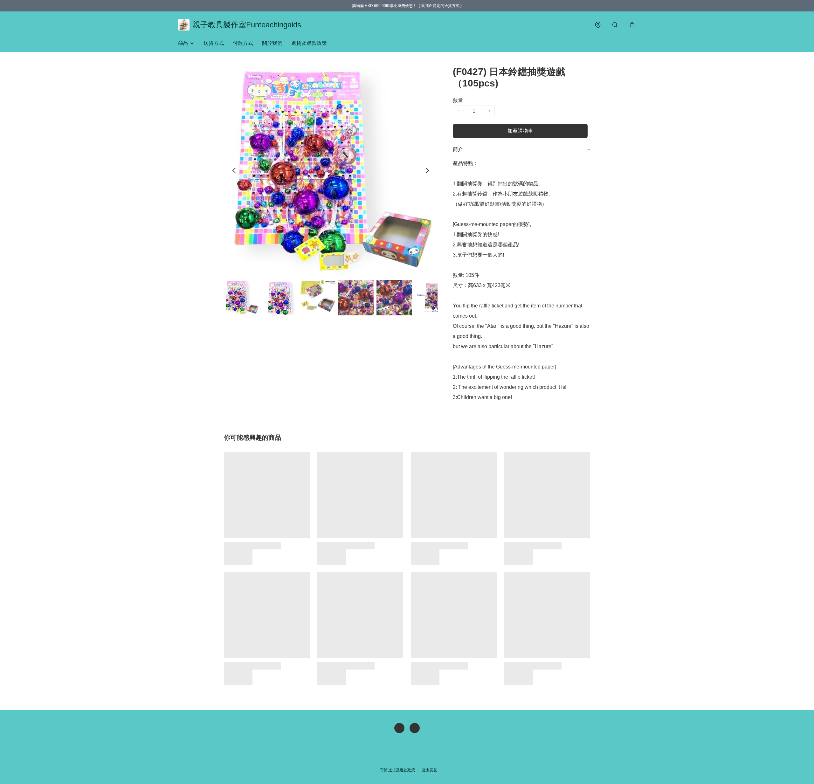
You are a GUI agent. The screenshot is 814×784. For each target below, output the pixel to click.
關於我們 (272, 43)
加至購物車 (520, 131)
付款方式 (243, 43)
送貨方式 (214, 43)
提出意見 (429, 770)
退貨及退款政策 (309, 43)
